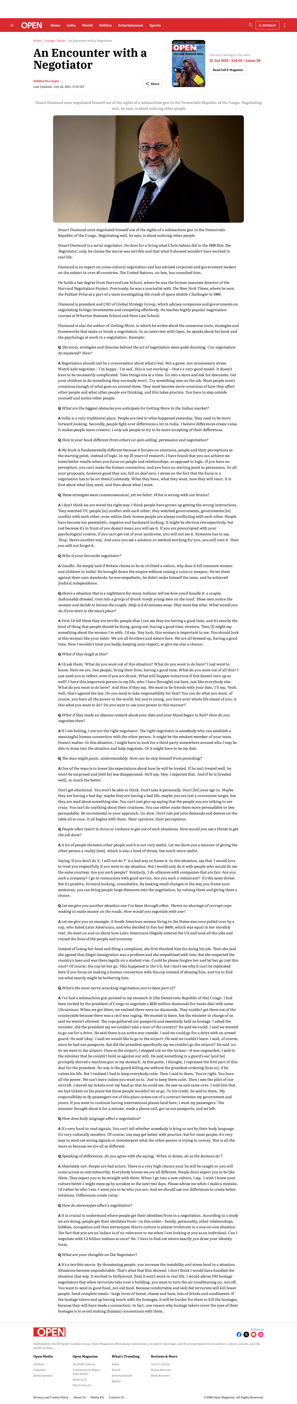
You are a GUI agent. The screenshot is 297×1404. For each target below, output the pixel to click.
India (71, 25)
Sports (155, 25)
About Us (79, 1397)
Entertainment (130, 25)
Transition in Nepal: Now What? (86, 1372)
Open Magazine (85, 1356)
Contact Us (116, 1397)
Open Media (43, 1356)
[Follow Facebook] (239, 1334)
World (87, 25)
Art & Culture (160, 1364)
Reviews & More (164, 1356)
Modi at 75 (80, 1379)
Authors (38, 1364)
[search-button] (250, 25)
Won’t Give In (82, 1385)
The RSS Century (84, 1364)
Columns (39, 1370)
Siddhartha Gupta (46, 81)
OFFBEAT (269, 25)
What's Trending (126, 1356)
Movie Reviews (161, 1370)
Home (55, 25)
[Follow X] (246, 1334)
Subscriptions (42, 1375)
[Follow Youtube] (253, 1334)
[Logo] (30, 25)
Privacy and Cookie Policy (50, 1397)
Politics (105, 25)
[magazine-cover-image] (188, 63)
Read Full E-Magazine (228, 70)
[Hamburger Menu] (11, 25)
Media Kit (97, 1397)
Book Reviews (160, 1375)
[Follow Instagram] (261, 1334)
